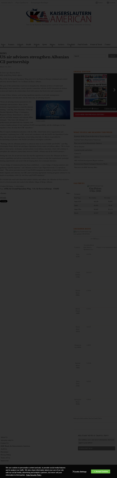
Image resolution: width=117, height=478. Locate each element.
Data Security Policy (33, 475)
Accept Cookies (102, 471)
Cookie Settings (80, 472)
